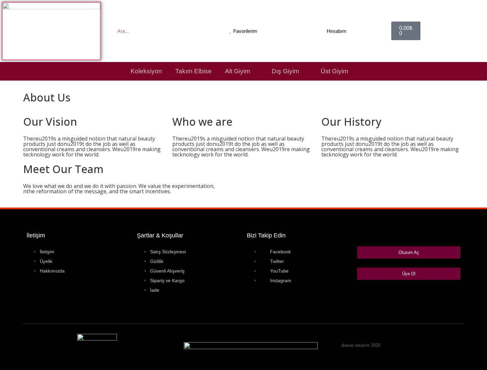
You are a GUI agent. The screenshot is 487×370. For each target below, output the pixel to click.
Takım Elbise (193, 71)
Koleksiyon (146, 71)
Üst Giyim (334, 71)
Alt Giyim (237, 71)
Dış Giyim (285, 71)
